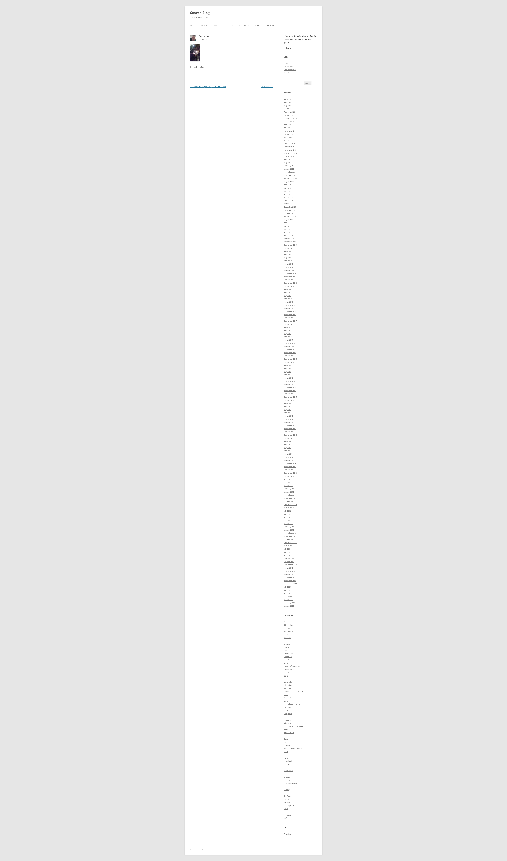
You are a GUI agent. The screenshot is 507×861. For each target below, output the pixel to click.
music (286, 751)
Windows (287, 815)
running (287, 789)
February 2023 (289, 166)
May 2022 (287, 191)
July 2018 (287, 289)
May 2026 (287, 105)
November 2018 (290, 276)
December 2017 (290, 311)
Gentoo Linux (289, 698)
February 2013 (289, 489)
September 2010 (290, 565)
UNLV (286, 808)
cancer (286, 647)
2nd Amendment (290, 622)
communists (289, 653)
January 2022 (289, 204)
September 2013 (290, 473)
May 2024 (287, 137)
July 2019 (287, 251)
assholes (287, 637)
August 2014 (289, 438)
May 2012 (287, 517)
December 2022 (290, 172)
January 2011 (289, 558)
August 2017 (289, 324)
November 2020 (290, 242)
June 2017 (287, 330)
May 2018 (287, 295)
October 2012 (289, 501)
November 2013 (290, 466)
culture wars (289, 669)
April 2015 (288, 413)
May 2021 (287, 229)
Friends (258, 25)
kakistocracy (289, 732)
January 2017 (289, 346)
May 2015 (287, 409)
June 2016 (287, 368)
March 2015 (288, 416)
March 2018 (288, 302)
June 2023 (287, 159)
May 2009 (287, 593)
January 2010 (289, 574)
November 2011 (290, 536)
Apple (286, 634)
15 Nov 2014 (203, 39)
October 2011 (289, 539)
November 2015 (290, 390)
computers (288, 656)
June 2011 (287, 552)
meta (286, 742)
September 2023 (290, 153)
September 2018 (290, 283)
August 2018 (289, 286)
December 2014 (290, 425)
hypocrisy (288, 720)
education (288, 685)
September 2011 (290, 542)
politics (286, 767)
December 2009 (290, 577)
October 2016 (289, 356)
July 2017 (287, 327)
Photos (270, 25)
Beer (216, 25)
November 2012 (290, 498)
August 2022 (289, 181)
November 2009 (290, 580)
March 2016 (288, 378)
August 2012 (289, 508)
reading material (290, 783)
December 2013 (290, 463)
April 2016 (288, 375)
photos (287, 764)
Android (287, 628)
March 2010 (288, 568)
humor (286, 717)
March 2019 (288, 264)
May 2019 (287, 257)
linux (286, 739)
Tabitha (287, 802)
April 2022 (288, 194)
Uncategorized (289, 805)
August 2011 (289, 546)
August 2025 (289, 121)
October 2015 (289, 394)
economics (288, 682)
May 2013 (287, 479)
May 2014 (287, 447)
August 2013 (289, 476)
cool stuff (287, 660)
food (286, 694)
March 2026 (288, 109)
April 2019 (288, 261)
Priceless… (267, 86)
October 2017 (289, 318)
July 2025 (287, 124)
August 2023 (289, 156)
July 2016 (287, 365)
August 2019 (289, 248)
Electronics (244, 25)
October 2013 (289, 470)
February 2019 (289, 267)
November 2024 (290, 131)
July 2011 (287, 549)
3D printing (288, 625)
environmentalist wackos (294, 691)
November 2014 (290, 428)
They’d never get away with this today (208, 86)
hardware (287, 707)
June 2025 (287, 128)
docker (286, 672)
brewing (287, 644)
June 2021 (287, 226)
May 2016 (287, 371)
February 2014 (289, 457)
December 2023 (290, 147)
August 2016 (289, 362)
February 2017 (289, 343)
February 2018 (289, 305)
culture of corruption (292, 666)
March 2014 (288, 454)
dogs (286, 675)
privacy (287, 774)
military (287, 745)
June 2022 (287, 188)
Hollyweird (288, 713)
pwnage (287, 777)
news (286, 758)
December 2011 (290, 533)
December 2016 (290, 349)
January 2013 (289, 492)
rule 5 (286, 786)
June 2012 (287, 514)
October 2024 (289, 134)
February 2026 (289, 112)
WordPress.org (289, 73)
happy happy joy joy (292, 704)
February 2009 (289, 603)
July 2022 (287, 185)
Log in (286, 63)
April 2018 (288, 299)
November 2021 (290, 210)
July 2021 (287, 223)
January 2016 (289, 384)
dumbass (287, 679)
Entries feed (288, 66)
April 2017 (288, 337)
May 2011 (287, 555)
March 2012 (288, 523)
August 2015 (289, 400)
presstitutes (288, 770)
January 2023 (289, 169)
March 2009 (288, 599)
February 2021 (289, 235)
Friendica (287, 834)
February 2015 (289, 419)
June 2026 (287, 102)
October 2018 (289, 280)
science (287, 793)
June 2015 (287, 406)
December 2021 (290, 207)
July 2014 (287, 441)
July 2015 (287, 403)
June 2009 (287, 590)
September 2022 (290, 178)
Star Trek (287, 796)
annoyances (288, 631)
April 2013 (288, 482)
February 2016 (289, 381)
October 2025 (289, 115)
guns (286, 701)
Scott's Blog (200, 12)
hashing (287, 710)
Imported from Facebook (294, 726)
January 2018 (289, 308)
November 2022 (290, 175)
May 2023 (287, 162)
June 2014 (287, 444)
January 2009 (289, 606)
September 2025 (290, 118)
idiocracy (287, 723)
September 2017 (290, 321)
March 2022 (288, 197)
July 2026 (287, 99)
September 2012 (290, 504)
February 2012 (289, 527)
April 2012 (288, 520)
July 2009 (287, 587)
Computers (228, 25)
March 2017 (288, 340)
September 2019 (290, 245)
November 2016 (290, 352)
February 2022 (289, 200)
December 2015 (290, 387)
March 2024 (288, 140)
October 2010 (289, 561)
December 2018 (290, 273)
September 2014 (290, 435)
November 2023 (290, 150)
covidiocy (287, 663)
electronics (288, 688)
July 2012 (287, 511)
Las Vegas (288, 736)
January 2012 (289, 530)
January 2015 (289, 422)
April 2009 (288, 596)
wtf (285, 818)
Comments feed (290, 69)
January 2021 (289, 238)
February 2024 (289, 143)
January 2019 (289, 270)
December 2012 (290, 495)
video (286, 812)
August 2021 (289, 219)
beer (285, 641)
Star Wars (287, 799)
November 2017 (290, 314)
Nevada (287, 755)
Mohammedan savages (293, 748)
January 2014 (289, 460)
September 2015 (290, 397)
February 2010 (289, 571)
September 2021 (290, 216)
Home (192, 25)
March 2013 (288, 485)
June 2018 (287, 292)
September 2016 (290, 359)
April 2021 (288, 232)
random (287, 780)
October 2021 (289, 213)
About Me (204, 25)
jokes (286, 729)
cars (285, 650)
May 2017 (287, 333)
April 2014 (288, 451)
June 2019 (287, 254)
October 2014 (289, 432)
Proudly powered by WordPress (201, 850)
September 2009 (290, 584)
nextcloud (288, 761)
